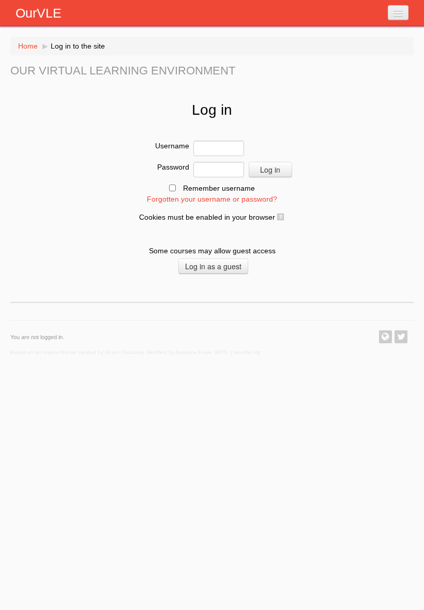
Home (28, 46)
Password (173, 167)
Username (172, 146)
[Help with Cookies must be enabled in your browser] (280, 217)
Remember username (219, 188)
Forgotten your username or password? (212, 199)
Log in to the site (78, 46)
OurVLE (39, 13)
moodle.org (247, 352)
